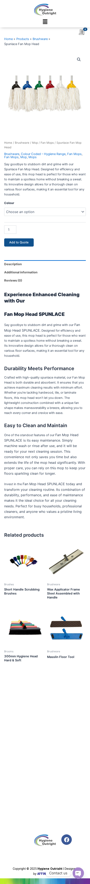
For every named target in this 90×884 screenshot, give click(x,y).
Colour (9, 203)
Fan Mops (47, 142)
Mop (35, 142)
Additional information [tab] (20, 272)
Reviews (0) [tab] (13, 280)
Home (8, 142)
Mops (32, 157)
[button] (45, 21)
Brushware (22, 142)
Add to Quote (19, 242)
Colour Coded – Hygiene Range (43, 154)
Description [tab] (13, 264)
